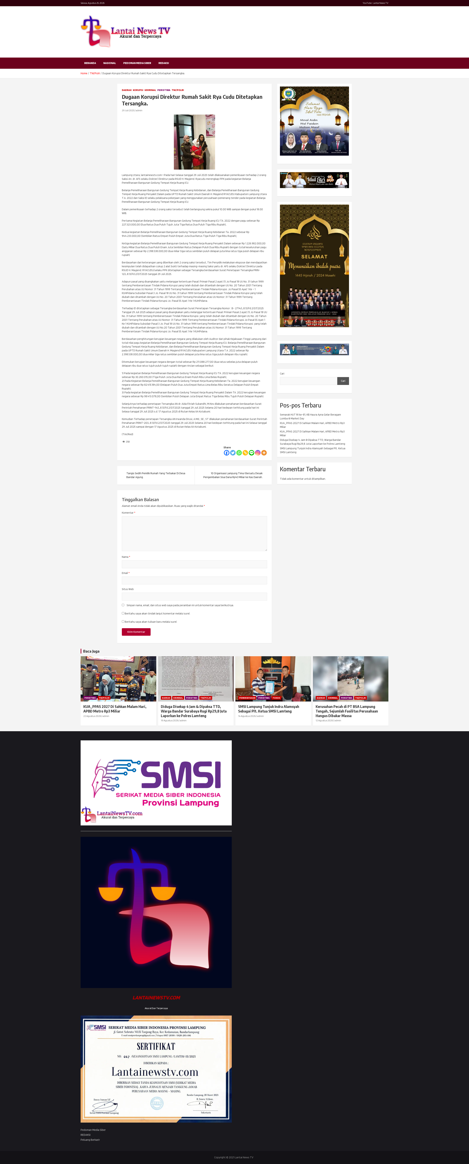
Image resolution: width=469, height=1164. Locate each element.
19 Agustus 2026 (169, 720)
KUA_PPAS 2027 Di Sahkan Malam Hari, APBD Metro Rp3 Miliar (114, 708)
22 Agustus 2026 (92, 716)
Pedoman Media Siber (137, 63)
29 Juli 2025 (128, 110)
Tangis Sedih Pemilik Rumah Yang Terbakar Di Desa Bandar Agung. (155, 475)
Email (126, 573)
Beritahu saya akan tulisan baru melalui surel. (151, 621)
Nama (126, 557)
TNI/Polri (178, 90)
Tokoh (276, 697)
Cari (282, 373)
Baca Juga (91, 651)
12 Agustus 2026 (324, 720)
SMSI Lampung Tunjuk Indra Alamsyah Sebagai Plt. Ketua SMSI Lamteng (268, 708)
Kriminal (150, 90)
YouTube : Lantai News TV (375, 3)
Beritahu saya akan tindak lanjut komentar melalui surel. (157, 613)
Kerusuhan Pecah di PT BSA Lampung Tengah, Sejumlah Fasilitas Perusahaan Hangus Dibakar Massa (347, 711)
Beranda (90, 63)
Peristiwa (163, 90)
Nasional (109, 63)
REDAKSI (163, 63)
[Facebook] (226, 453)
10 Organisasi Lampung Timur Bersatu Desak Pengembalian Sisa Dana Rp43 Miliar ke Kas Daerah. (233, 475)
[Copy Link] (245, 453)
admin (139, 110)
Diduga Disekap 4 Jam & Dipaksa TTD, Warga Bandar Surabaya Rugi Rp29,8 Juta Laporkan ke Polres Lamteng (194, 711)
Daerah (127, 90)
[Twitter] (233, 453)
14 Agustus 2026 (247, 716)
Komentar (128, 512)
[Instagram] (258, 453)
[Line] (251, 453)
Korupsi (138, 90)
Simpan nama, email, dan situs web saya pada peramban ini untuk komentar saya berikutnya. (180, 605)
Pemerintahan (247, 697)
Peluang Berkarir (90, 1139)
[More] (264, 453)
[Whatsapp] (239, 453)
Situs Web (128, 589)
